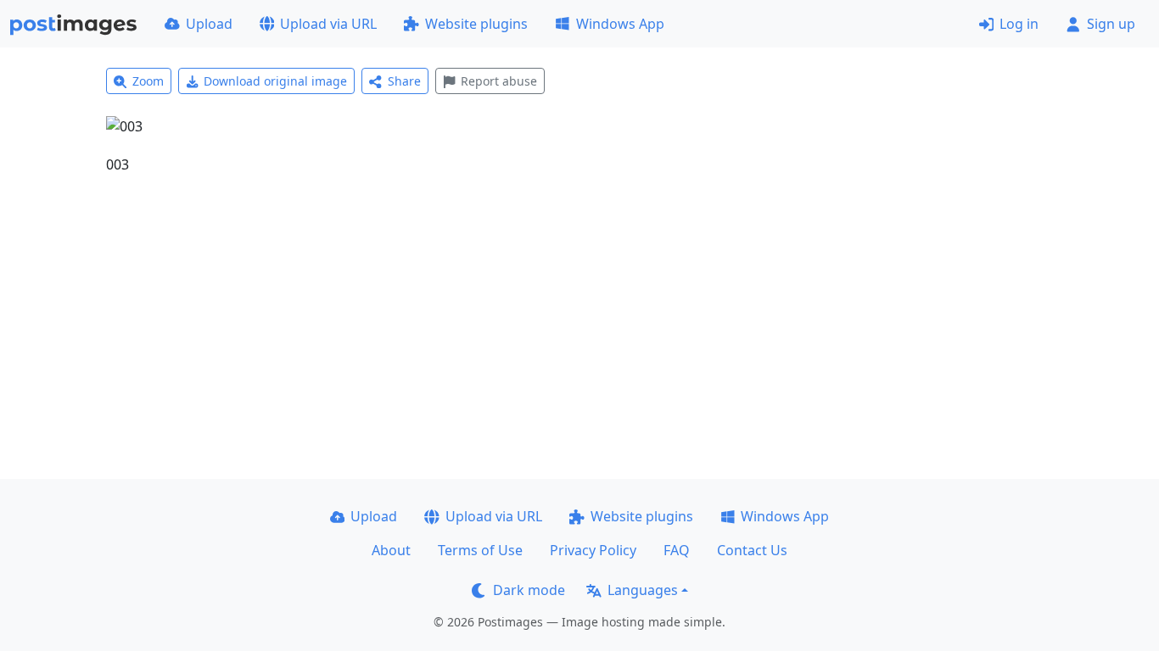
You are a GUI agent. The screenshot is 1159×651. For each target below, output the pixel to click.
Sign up (1111, 23)
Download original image (275, 81)
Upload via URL (328, 23)
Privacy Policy (593, 550)
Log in (1019, 23)
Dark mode (529, 590)
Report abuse (499, 81)
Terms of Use (480, 550)
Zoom (148, 81)
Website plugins (476, 23)
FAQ (676, 550)
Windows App (620, 23)
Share (404, 81)
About (391, 550)
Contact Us (752, 550)
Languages (642, 590)
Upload (209, 23)
